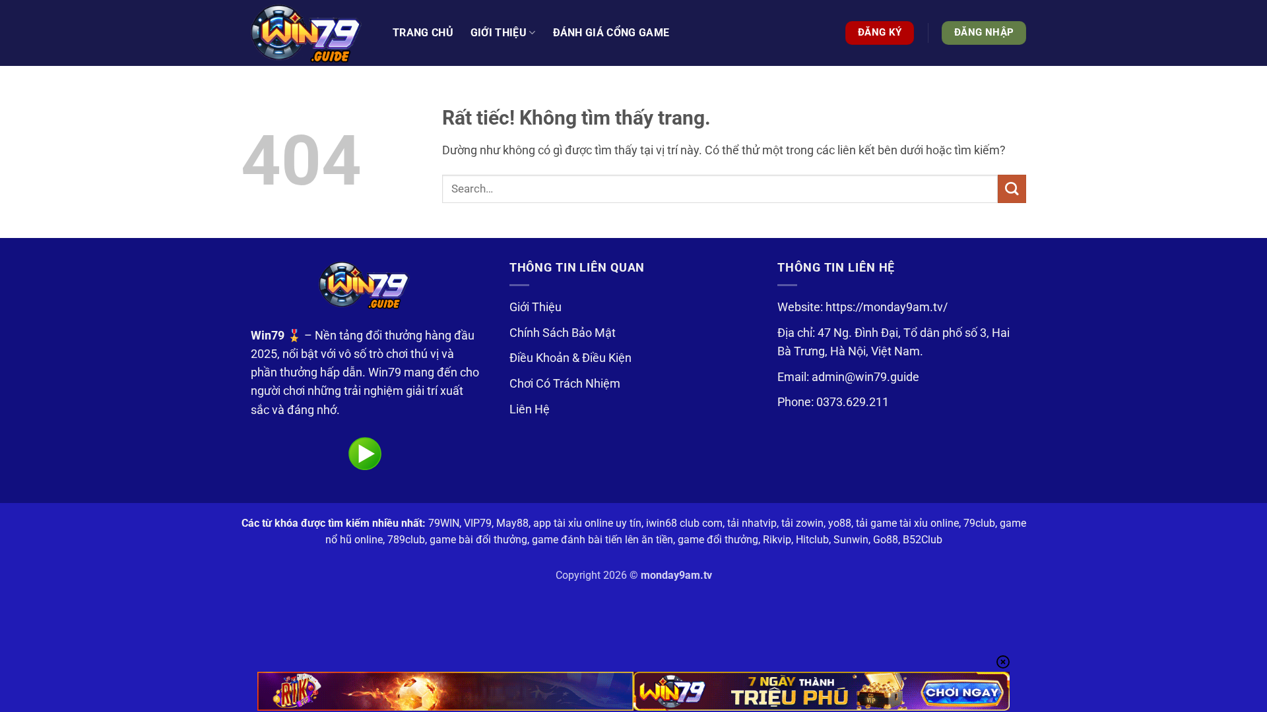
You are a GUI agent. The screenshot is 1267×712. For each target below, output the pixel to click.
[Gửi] (1012, 189)
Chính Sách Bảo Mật (562, 333)
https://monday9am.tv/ (887, 307)
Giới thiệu (499, 32)
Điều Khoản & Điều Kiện (570, 358)
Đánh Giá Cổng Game (611, 32)
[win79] (307, 33)
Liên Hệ (529, 409)
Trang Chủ (423, 32)
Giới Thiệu (535, 307)
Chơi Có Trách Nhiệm (564, 383)
